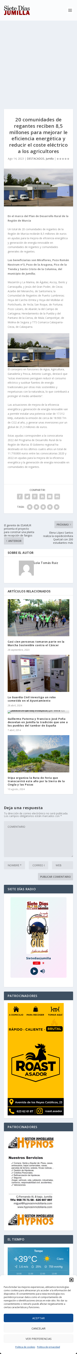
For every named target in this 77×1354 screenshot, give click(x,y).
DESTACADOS (35, 158)
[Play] (34, 971)
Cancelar (38, 1328)
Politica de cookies (25, 1347)
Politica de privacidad (48, 1347)
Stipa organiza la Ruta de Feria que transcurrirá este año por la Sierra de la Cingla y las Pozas (36, 781)
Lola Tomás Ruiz (46, 563)
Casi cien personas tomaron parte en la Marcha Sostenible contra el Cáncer (36, 643)
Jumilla (50, 158)
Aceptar (38, 1318)
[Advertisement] (38, 61)
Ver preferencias (39, 1339)
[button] (71, 1280)
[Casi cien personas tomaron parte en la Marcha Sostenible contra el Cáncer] (39, 617)
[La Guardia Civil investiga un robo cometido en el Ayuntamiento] (39, 673)
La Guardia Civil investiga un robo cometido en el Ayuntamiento (32, 698)
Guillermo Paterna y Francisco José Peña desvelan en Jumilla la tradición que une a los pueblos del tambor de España (38, 722)
